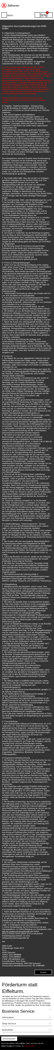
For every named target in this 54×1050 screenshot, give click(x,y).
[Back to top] (49, 1044)
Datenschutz (30, 1046)
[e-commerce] (10, 5)
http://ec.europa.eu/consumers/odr (16, 931)
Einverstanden (9, 1039)
